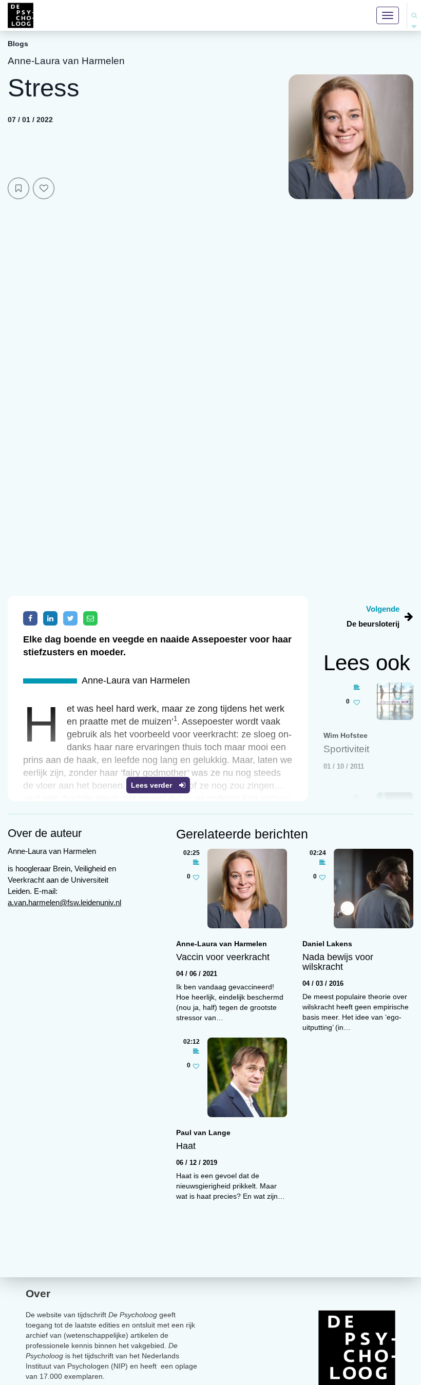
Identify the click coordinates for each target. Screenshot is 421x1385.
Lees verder (152, 785)
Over (38, 1293)
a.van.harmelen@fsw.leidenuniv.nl (64, 902)
